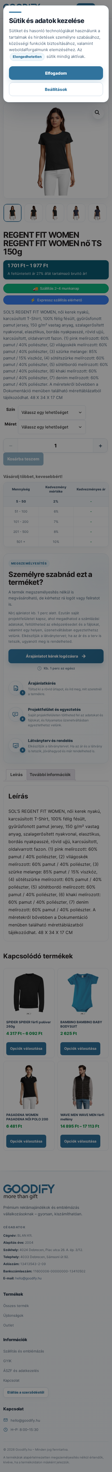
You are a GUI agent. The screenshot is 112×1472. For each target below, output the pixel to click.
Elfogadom (56, 73)
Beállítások (56, 89)
